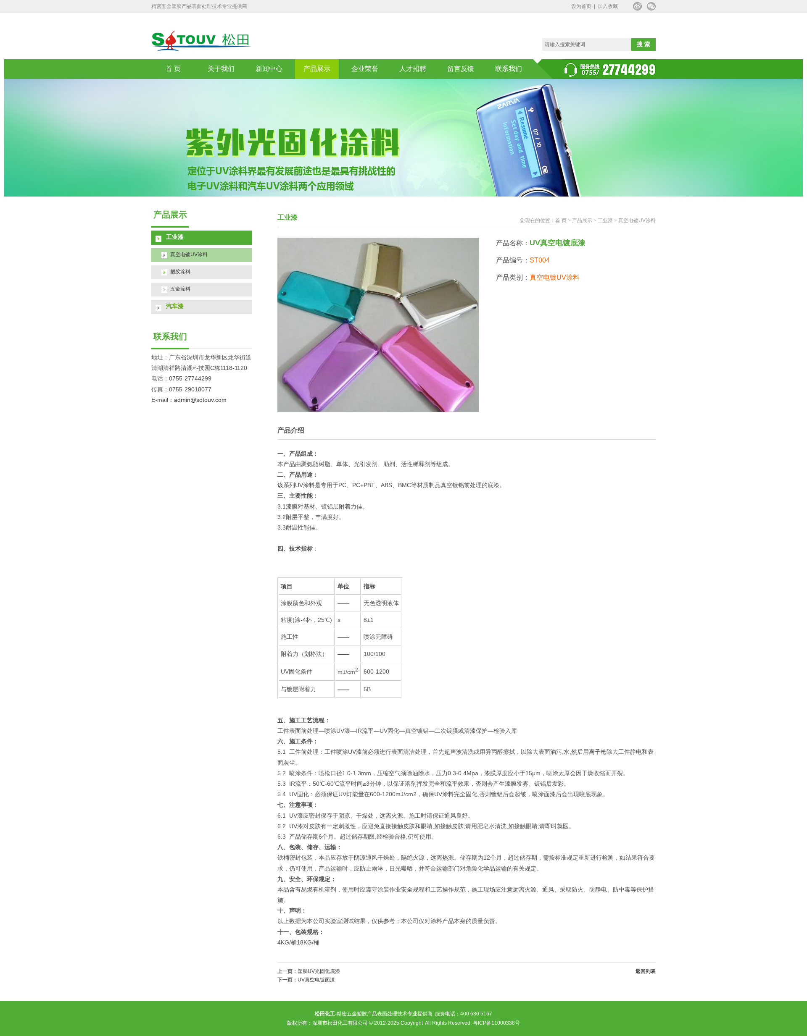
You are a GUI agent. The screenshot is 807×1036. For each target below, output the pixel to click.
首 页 (173, 68)
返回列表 (646, 971)
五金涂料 (180, 289)
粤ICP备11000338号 (496, 1023)
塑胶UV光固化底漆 (319, 971)
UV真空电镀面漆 (316, 980)
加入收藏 (608, 6)
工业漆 (175, 236)
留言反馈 (460, 68)
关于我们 (221, 68)
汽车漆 (175, 306)
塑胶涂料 (180, 272)
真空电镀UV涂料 (189, 254)
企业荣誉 (364, 68)
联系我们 (508, 68)
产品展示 (316, 68)
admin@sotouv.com (200, 399)
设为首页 (581, 6)
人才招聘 (412, 68)
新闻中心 (269, 68)
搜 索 (643, 44)
